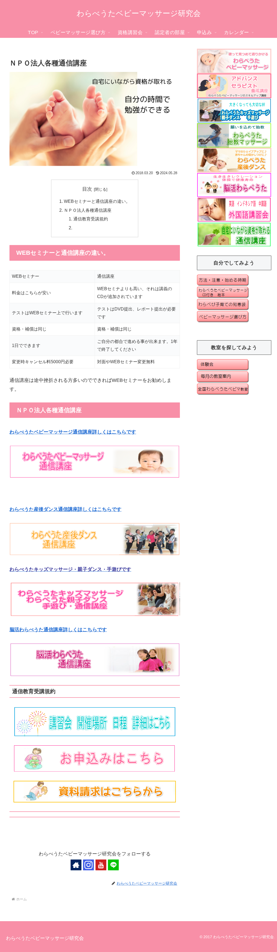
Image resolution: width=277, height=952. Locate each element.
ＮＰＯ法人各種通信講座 (87, 210)
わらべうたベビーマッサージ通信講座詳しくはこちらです (72, 432)
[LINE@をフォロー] (113, 865)
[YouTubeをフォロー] (100, 865)
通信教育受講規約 (90, 218)
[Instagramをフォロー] (88, 865)
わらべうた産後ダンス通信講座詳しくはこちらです (65, 509)
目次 (87, 189)
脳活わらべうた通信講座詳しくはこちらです (58, 629)
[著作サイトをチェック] (76, 865)
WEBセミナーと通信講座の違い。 (97, 201)
